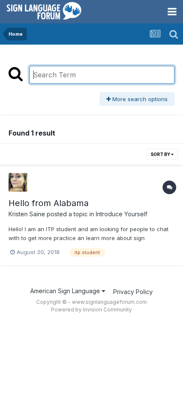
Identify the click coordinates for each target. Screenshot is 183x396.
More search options (139, 99)
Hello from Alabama (49, 203)
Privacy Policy (133, 291)
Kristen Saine (27, 214)
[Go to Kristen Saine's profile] (18, 182)
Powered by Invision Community (91, 309)
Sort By (161, 154)
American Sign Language (66, 290)
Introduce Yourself (121, 214)
